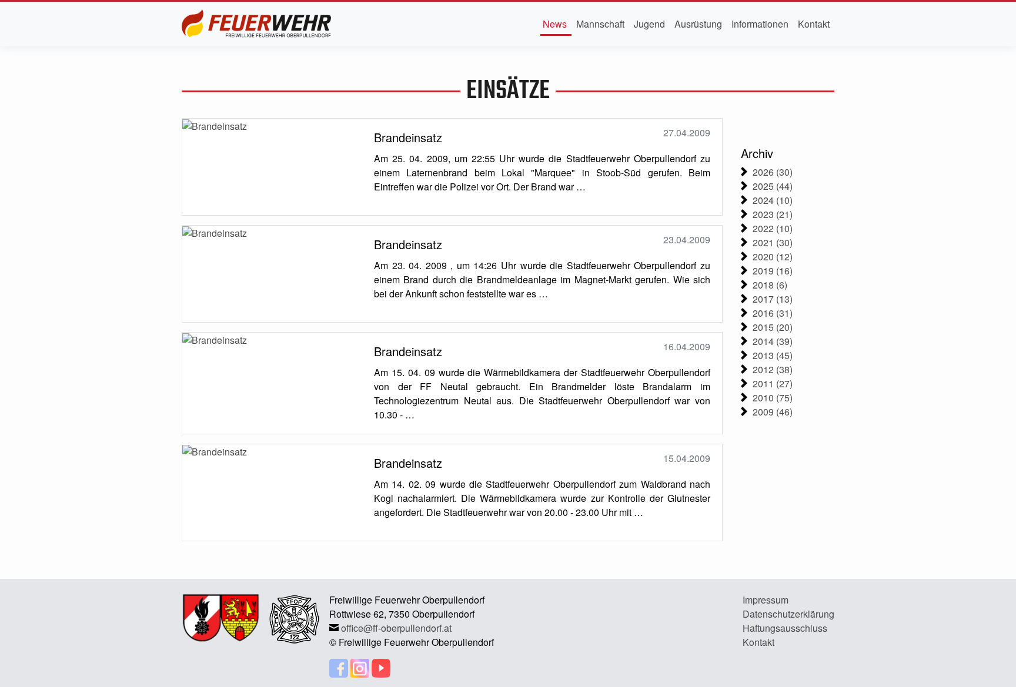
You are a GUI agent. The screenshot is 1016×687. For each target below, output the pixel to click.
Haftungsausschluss (785, 628)
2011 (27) (773, 383)
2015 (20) (773, 327)
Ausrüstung (698, 24)
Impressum (765, 599)
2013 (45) (773, 355)
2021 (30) (773, 242)
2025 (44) (773, 186)
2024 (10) (773, 200)
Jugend (649, 24)
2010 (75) (773, 397)
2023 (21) (773, 214)
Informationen (759, 24)
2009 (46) (773, 411)
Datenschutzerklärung (788, 614)
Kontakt (814, 24)
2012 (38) (773, 369)
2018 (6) (770, 284)
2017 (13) (773, 299)
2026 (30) (773, 172)
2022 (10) (773, 228)
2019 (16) (773, 270)
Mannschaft (600, 24)
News (555, 24)
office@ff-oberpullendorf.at (396, 628)
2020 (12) (773, 256)
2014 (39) (773, 341)
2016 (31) (773, 313)
